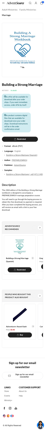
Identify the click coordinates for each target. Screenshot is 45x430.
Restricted (21, 139)
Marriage (6, 15)
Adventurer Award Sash (16, 326)
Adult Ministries (10, 9)
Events (7, 396)
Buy (21, 335)
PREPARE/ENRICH (19, 160)
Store (6, 391)
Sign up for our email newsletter (24, 375)
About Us (23, 391)
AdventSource (20, 165)
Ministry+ (8, 400)
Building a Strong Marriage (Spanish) (21, 155)
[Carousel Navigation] (22, 227)
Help (21, 396)
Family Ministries (27, 9)
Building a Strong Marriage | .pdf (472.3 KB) (24, 174)
